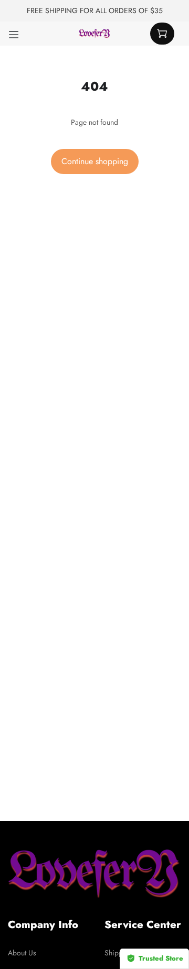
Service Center (142, 924)
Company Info (43, 924)
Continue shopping (94, 161)
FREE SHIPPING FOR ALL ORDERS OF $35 (95, 10)
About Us (22, 953)
